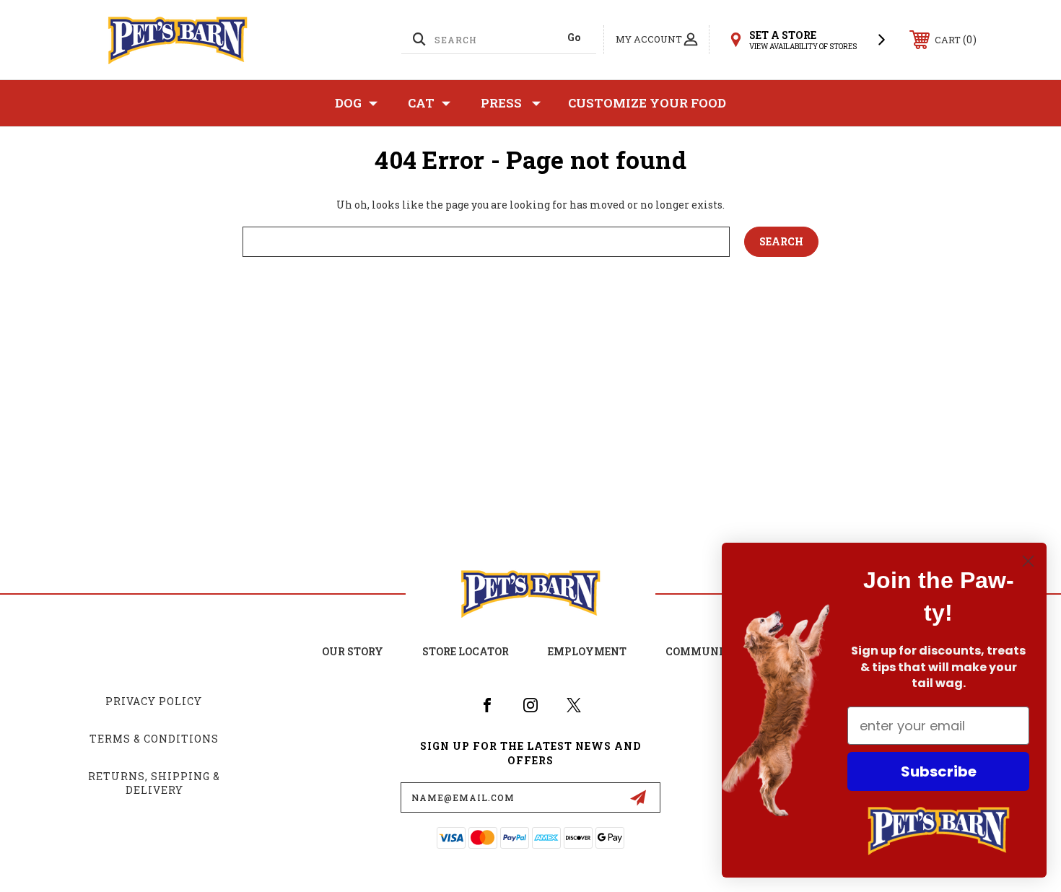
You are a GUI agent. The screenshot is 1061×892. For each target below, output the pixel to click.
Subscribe (939, 771)
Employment (587, 651)
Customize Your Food (647, 103)
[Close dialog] (1028, 561)
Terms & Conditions (154, 738)
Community (702, 651)
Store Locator (465, 651)
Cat (421, 103)
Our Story (352, 651)
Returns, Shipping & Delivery (154, 783)
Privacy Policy (153, 701)
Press (501, 103)
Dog (348, 103)
